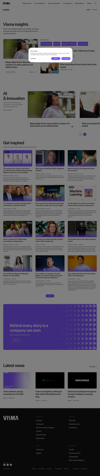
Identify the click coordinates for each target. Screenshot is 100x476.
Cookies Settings (33, 58)
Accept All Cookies (66, 58)
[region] (50, 55)
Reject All (55, 58)
